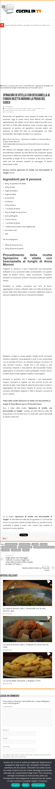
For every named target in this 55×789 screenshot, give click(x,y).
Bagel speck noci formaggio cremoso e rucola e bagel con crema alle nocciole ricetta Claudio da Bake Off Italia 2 (19, 560)
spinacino (16, 550)
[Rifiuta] (51, 774)
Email (5, 738)
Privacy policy (38, 785)
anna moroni (11, 544)
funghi (44, 544)
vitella (26, 550)
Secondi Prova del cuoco (17, 110)
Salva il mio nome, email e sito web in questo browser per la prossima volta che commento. (27, 756)
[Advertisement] (27, 56)
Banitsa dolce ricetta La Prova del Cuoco (35, 568)
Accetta (15, 785)
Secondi (5, 110)
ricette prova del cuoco (44, 547)
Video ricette (31, 110)
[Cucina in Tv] (27, 10)
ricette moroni (25, 547)
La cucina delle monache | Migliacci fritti (21, 681)
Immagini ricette (25, 108)
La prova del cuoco (15, 86)
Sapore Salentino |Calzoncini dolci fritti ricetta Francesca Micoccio (29, 25)
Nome (6, 730)
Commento (8, 707)
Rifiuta (25, 785)
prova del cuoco (9, 547)
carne (35, 544)
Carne (17, 108)
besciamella (24, 544)
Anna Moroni (29, 86)
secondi (6, 550)
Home (4, 86)
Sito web (6, 747)
